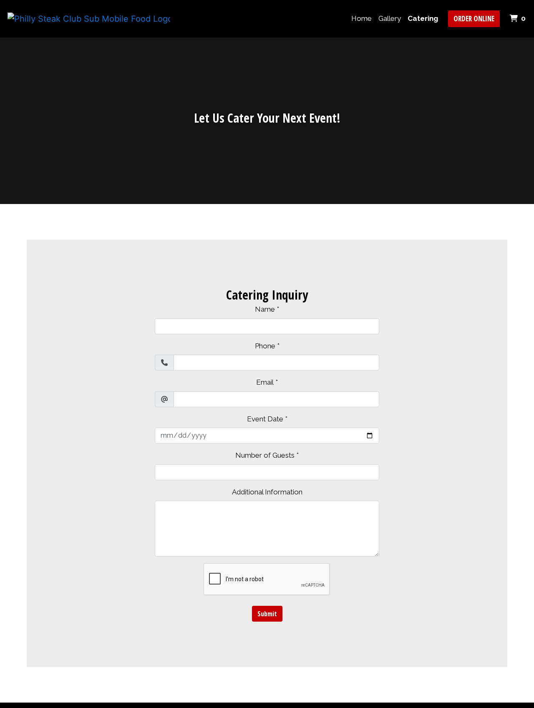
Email (265, 382)
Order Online (473, 18)
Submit (267, 613)
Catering (423, 18)
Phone (265, 346)
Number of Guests (265, 455)
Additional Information (267, 492)
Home (361, 18)
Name (265, 309)
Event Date (265, 419)
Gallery (389, 18)
